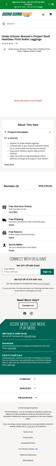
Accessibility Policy (28, 443)
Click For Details (44, 284)
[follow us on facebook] (24, 314)
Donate (11, 250)
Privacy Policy (28, 437)
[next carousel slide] (49, 4)
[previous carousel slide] (6, 4)
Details (11, 225)
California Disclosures (28, 455)
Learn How (11, 365)
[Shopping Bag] (50, 14)
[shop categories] (43, 14)
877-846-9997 (30, 426)
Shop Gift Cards (30, 336)
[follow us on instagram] (31, 314)
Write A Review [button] (45, 186)
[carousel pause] (52, 4)
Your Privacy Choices (26, 449)
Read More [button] (9, 165)
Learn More (13, 212)
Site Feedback (28, 460)
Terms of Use (28, 432)
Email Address (9, 269)
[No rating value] (8, 43)
